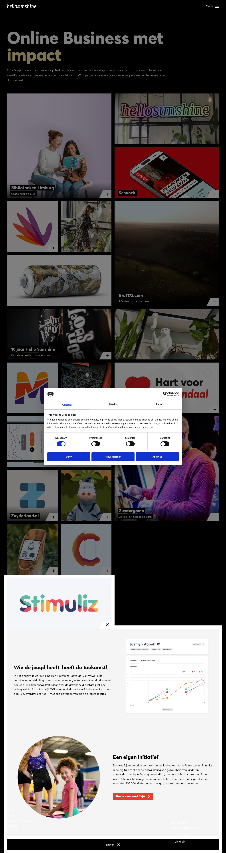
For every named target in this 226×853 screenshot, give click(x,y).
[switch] (95, 444)
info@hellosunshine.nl (184, 828)
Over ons (12, 815)
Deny (68, 456)
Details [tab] (113, 404)
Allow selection (113, 456)
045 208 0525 (178, 823)
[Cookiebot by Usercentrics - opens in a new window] (165, 394)
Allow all (157, 456)
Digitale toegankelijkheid (22, 820)
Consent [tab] (66, 404)
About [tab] (159, 404)
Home (11, 810)
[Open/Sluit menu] (216, 6)
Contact (12, 825)
